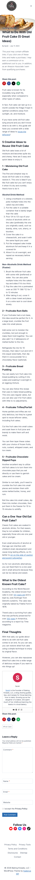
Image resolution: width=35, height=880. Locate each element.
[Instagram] (21, 710)
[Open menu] (31, 5)
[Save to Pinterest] (4, 83)
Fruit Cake (7, 727)
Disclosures (13, 853)
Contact (17, 857)
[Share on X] (14, 83)
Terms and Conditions (17, 849)
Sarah (6, 46)
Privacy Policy (21, 809)
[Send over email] (18, 83)
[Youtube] (13, 710)
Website (6, 802)
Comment (8, 750)
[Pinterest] (16, 710)
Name (6, 781)
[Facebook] (19, 710)
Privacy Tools (25, 845)
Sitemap (23, 853)
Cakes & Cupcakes (9, 28)
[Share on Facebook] (9, 83)
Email (6, 792)
